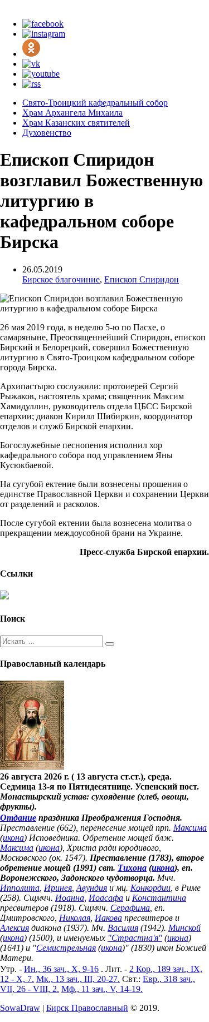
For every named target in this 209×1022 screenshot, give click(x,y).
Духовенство (46, 132)
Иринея (58, 887)
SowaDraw (20, 1008)
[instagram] (43, 33)
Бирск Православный (87, 1008)
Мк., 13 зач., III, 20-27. (78, 979)
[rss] (31, 83)
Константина (159, 897)
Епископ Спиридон (141, 279)
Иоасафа (106, 897)
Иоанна (69, 897)
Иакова (108, 917)
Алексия (14, 927)
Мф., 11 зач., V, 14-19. (102, 989)
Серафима (130, 907)
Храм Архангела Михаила (72, 112)
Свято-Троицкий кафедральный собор (95, 102)
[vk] (31, 63)
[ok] (31, 53)
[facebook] (43, 23)
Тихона (132, 867)
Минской (184, 927)
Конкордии (150, 887)
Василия (123, 927)
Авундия (91, 887)
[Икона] (32, 766)
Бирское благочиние (61, 279)
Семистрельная (66, 947)
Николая (74, 917)
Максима (190, 827)
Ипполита (20, 887)
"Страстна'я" (135, 937)
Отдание (18, 817)
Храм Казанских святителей (76, 122)
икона (13, 837)
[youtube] (41, 73)
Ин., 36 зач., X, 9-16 (61, 969)
